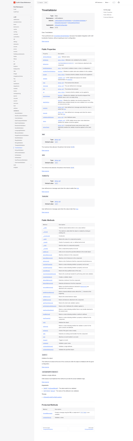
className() (46, 270)
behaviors (45, 64)
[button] (23, 7)
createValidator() (47, 277)
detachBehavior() (47, 280)
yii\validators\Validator (79, 20)
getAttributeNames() (48, 292)
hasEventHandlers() (48, 310)
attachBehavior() (47, 255)
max (44, 82)
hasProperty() (46, 318)
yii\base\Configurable (61, 25)
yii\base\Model (53, 388)
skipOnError (46, 102)
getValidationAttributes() (49, 306)
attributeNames (47, 56)
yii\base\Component (60, 23)
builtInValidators (47, 68)
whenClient (46, 127)
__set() (44, 245)
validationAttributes (48, 117)
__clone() (45, 232)
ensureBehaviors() (48, 287)
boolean (60, 71)
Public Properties (108, 12)
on (43, 92)
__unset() (45, 248)
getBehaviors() (47, 299)
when (44, 121)
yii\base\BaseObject (74, 23)
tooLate (45, 113)
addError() (45, 251)
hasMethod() (46, 314)
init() (44, 322)
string (62, 60)
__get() (44, 239)
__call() (45, 227)
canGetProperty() (47, 264)
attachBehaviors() (48, 258)
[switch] (113, 2)
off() (44, 333)
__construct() (46, 236)
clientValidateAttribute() (49, 274)
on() (44, 337)
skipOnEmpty (46, 96)
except (45, 74)
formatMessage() (47, 413)
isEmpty (45, 78)
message (45, 86)
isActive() (45, 326)
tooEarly (45, 108)
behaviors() (46, 261)
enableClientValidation (49, 71)
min (44, 89)
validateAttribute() (48, 346)
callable (60, 77)
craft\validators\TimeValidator (63, 20)
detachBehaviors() (48, 283)
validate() (45, 343)
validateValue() (47, 417)
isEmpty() (69, 79)
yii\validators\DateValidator (61, 36)
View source (45, 41)
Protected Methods (108, 17)
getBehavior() (46, 296)
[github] (118, 2)
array (59, 56)
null (64, 77)
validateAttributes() (48, 349)
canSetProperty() (47, 267)
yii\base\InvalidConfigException (52, 397)
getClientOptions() (48, 303)
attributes (45, 60)
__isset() (45, 242)
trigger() (45, 340)
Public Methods (107, 14)
